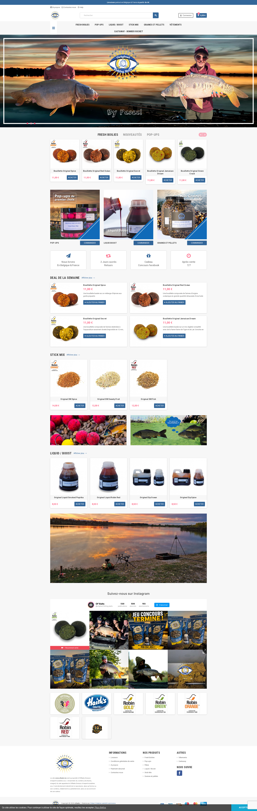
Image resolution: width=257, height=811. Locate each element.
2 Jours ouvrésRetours (108, 263)
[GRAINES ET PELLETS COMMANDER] (182, 214)
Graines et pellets (154, 24)
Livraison (114, 757)
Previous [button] (201, 135)
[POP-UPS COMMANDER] (75, 214)
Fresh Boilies (82, 24)
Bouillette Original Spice (65, 171)
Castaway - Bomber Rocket (128, 31)
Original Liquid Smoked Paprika (69, 497)
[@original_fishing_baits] (91, 605)
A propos (56, 7)
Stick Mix (134, 24)
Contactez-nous (69, 7)
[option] (65, 161)
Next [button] (205, 135)
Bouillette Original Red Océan (96, 171)
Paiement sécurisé (118, 769)
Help (80, 7)
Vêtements (176, 24)
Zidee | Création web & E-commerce (103, 803)
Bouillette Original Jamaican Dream (179, 319)
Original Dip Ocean (148, 497)
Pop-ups (99, 24)
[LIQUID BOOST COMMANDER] (128, 214)
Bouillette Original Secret (128, 171)
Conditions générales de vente (122, 761)
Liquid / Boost (116, 24)
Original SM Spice (69, 399)
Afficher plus (88, 278)
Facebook (179, 773)
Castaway (182, 761)
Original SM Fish (148, 399)
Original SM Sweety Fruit (108, 399)
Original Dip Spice (188, 497)
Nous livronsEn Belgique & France (68, 263)
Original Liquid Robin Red (108, 497)
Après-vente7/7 (188, 263)
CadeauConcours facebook (148, 263)
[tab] (108, 135)
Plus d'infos (100, 807)
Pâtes (147, 765)
